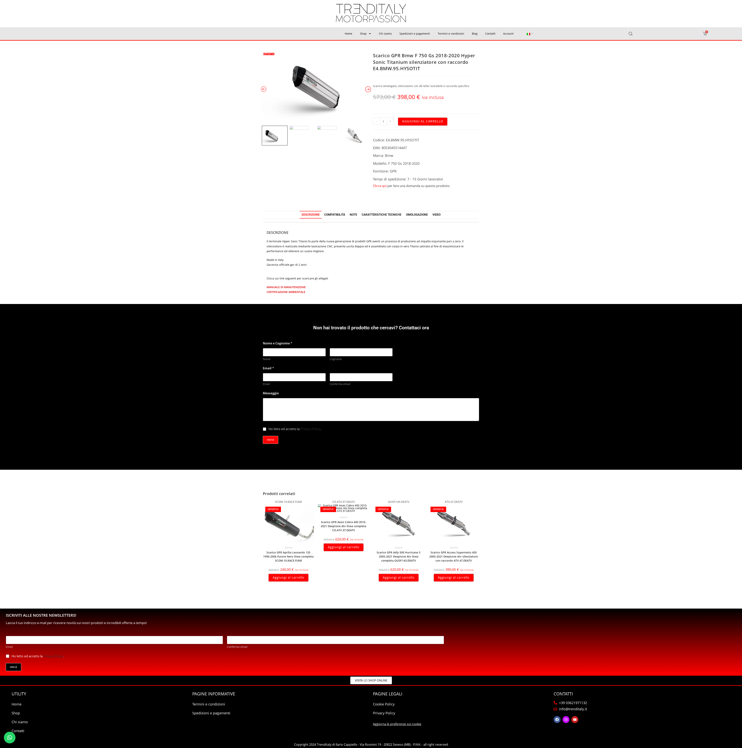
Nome (267, 359)
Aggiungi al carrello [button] (288, 577)
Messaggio (271, 393)
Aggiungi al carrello (422, 121)
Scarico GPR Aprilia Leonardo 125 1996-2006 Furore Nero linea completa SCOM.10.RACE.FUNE (288, 556)
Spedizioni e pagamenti (414, 33)
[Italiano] (528, 34)
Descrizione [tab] (311, 214)
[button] (9, 737)
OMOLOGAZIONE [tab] (417, 214)
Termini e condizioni (451, 33)
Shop (363, 33)
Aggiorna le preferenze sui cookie (397, 724)
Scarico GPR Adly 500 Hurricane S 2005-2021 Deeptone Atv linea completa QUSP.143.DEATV (398, 556)
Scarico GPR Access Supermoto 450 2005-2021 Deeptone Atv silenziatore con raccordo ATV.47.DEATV (453, 556)
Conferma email (340, 384)
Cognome (336, 359)
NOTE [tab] (353, 214)
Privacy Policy (310, 429)
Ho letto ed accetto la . (295, 429)
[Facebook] (557, 719)
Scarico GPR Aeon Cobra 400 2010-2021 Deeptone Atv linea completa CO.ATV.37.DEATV (343, 526)
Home (348, 33)
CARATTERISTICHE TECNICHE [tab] (381, 214)
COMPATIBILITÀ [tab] (334, 214)
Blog (474, 33)
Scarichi (288, 547)
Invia (270, 439)
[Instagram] (565, 719)
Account (508, 33)
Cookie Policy (384, 704)
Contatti (490, 33)
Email (266, 384)
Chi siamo (385, 33)
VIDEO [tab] (436, 214)
